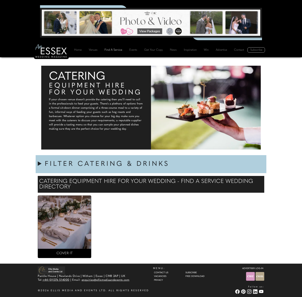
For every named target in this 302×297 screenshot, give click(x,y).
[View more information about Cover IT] (64, 222)
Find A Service (113, 50)
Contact (239, 50)
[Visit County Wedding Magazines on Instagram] (249, 291)
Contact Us (161, 273)
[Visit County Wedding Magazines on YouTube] (261, 291)
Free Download (194, 276)
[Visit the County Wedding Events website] (251, 276)
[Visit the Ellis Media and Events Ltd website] (51, 270)
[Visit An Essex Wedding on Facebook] (237, 291)
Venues (93, 50)
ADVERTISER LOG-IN (252, 268)
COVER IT (64, 253)
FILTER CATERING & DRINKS (107, 164)
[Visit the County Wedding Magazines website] (260, 276)
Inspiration (190, 50)
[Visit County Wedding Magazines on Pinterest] (243, 291)
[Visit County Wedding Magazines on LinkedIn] (255, 291)
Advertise (221, 50)
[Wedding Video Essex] (151, 22)
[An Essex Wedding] (51, 51)
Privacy (158, 280)
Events (133, 50)
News (173, 50)
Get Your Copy (153, 50)
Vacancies (160, 276)
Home (78, 50)
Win (206, 50)
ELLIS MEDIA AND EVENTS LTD (78, 290)
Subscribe (256, 50)
